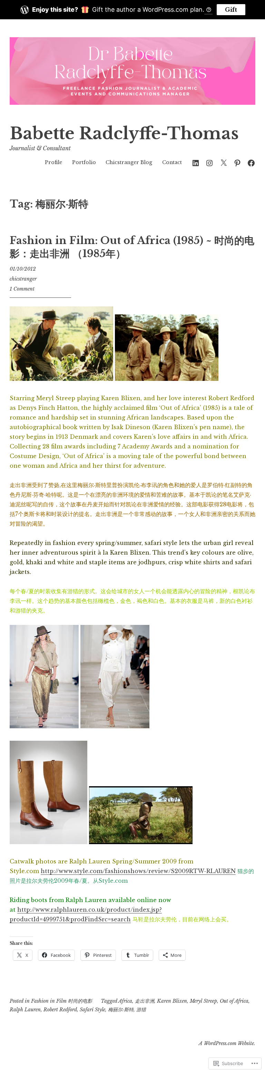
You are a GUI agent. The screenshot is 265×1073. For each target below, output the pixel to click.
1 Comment (22, 289)
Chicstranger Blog (129, 162)
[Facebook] (251, 162)
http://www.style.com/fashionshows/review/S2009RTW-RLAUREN (138, 871)
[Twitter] (223, 162)
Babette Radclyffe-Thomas (124, 133)
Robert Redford (60, 1009)
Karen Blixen (172, 1001)
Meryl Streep (203, 1001)
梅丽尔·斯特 (121, 1009)
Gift (231, 9)
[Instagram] (209, 162)
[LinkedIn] (196, 162)
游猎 (141, 1009)
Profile (53, 162)
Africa (125, 1001)
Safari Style (92, 1009)
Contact (172, 162)
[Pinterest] (237, 162)
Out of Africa (234, 1001)
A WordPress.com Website (226, 1043)
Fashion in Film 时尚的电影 (61, 1001)
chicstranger (23, 279)
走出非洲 (144, 1001)
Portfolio (84, 162)
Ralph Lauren (25, 1009)
